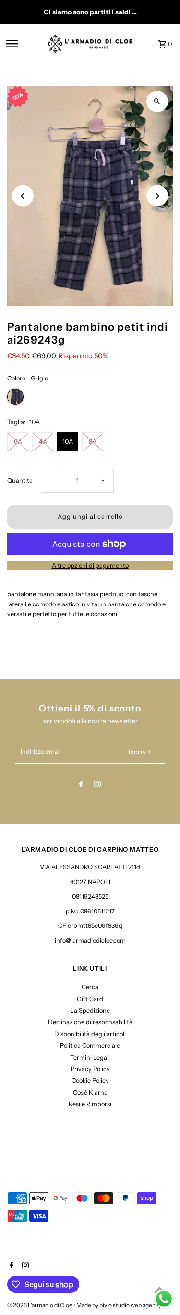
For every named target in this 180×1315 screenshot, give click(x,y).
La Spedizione (90, 1010)
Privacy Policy (90, 1069)
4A (43, 441)
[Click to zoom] (157, 101)
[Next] (157, 196)
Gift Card (90, 999)
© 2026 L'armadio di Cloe (40, 1305)
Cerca (90, 987)
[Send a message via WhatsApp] (164, 1299)
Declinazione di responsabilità (90, 1022)
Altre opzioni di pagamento (90, 565)
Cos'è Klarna (90, 1092)
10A (67, 441)
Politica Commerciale (90, 1045)
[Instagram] (97, 786)
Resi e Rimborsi (90, 1104)
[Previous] (23, 196)
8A (92, 441)
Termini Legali (90, 1057)
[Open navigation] (23, 44)
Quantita (20, 480)
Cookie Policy (90, 1080)
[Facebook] (81, 786)
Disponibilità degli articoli (90, 1034)
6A (18, 441)
